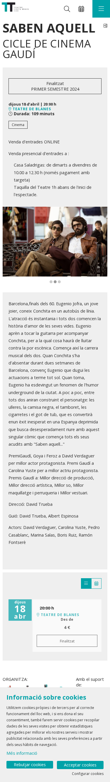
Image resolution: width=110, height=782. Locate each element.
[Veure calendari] (96, 583)
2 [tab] (55, 281)
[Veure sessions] (86, 583)
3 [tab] (59, 281)
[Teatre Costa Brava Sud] (14, 9)
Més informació (21, 753)
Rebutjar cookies (30, 764)
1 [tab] (51, 281)
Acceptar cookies (80, 765)
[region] (55, 245)
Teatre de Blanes (31, 109)
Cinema (18, 124)
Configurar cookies (88, 774)
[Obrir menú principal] (101, 9)
